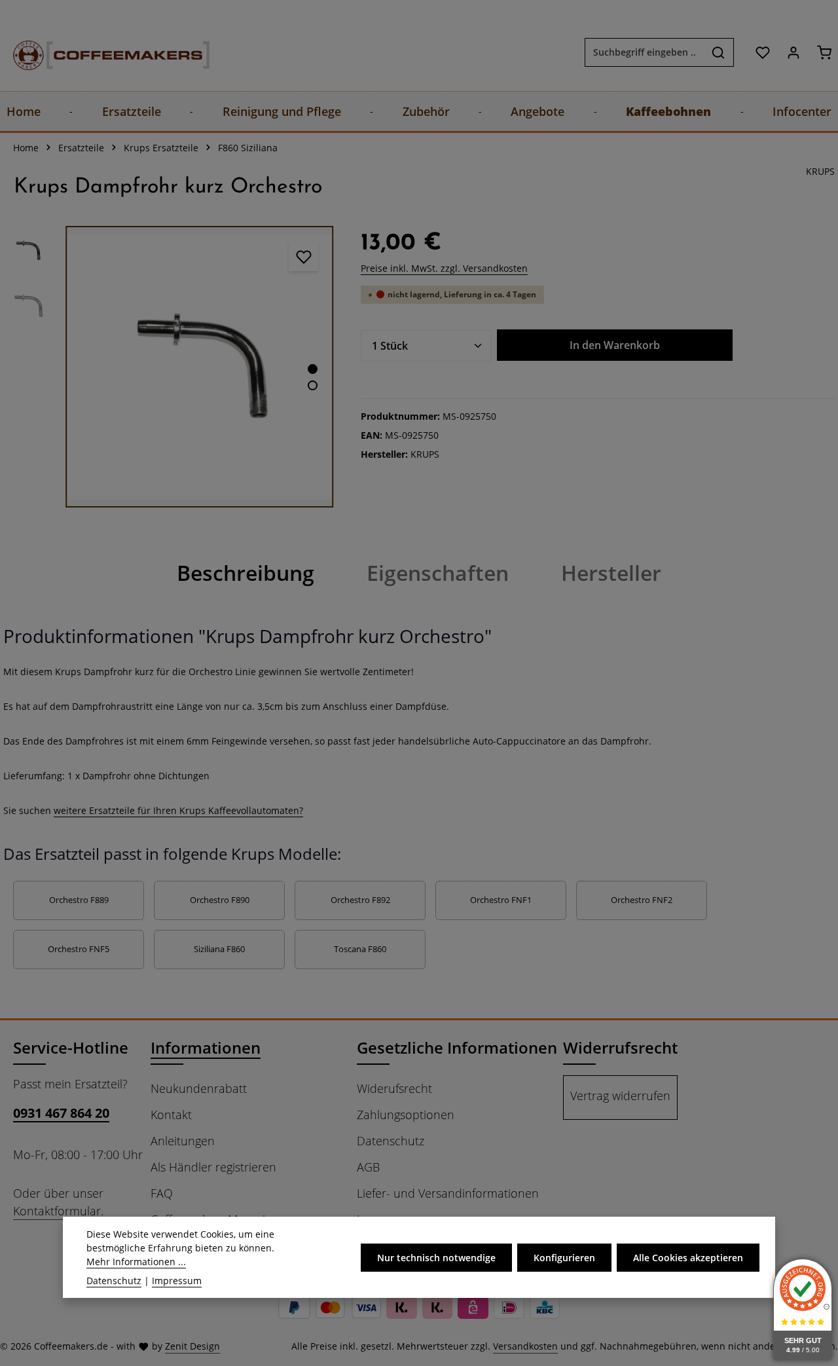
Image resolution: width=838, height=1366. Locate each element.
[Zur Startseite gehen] (98, 52)
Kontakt (171, 1114)
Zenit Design (192, 1346)
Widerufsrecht (394, 1088)
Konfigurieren (564, 1257)
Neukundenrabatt (199, 1088)
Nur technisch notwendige (436, 1257)
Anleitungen (183, 1141)
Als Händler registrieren (213, 1167)
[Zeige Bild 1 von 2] (313, 369)
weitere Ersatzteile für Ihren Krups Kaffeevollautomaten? (178, 810)
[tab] (245, 573)
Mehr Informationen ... (136, 1261)
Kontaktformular (57, 1211)
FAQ (162, 1193)
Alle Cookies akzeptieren (688, 1257)
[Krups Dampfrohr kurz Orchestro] (199, 367)
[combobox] (644, 52)
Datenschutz (390, 1141)
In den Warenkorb (615, 345)
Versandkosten (525, 1346)
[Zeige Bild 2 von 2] (313, 385)
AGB (368, 1167)
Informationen (206, 1047)
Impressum (177, 1280)
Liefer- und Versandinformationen (448, 1193)
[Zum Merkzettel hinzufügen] (303, 256)
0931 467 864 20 (61, 1113)
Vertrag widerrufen (620, 1095)
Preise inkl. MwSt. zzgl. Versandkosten (444, 268)
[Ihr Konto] (793, 52)
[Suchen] (718, 52)
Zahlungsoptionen (405, 1114)
